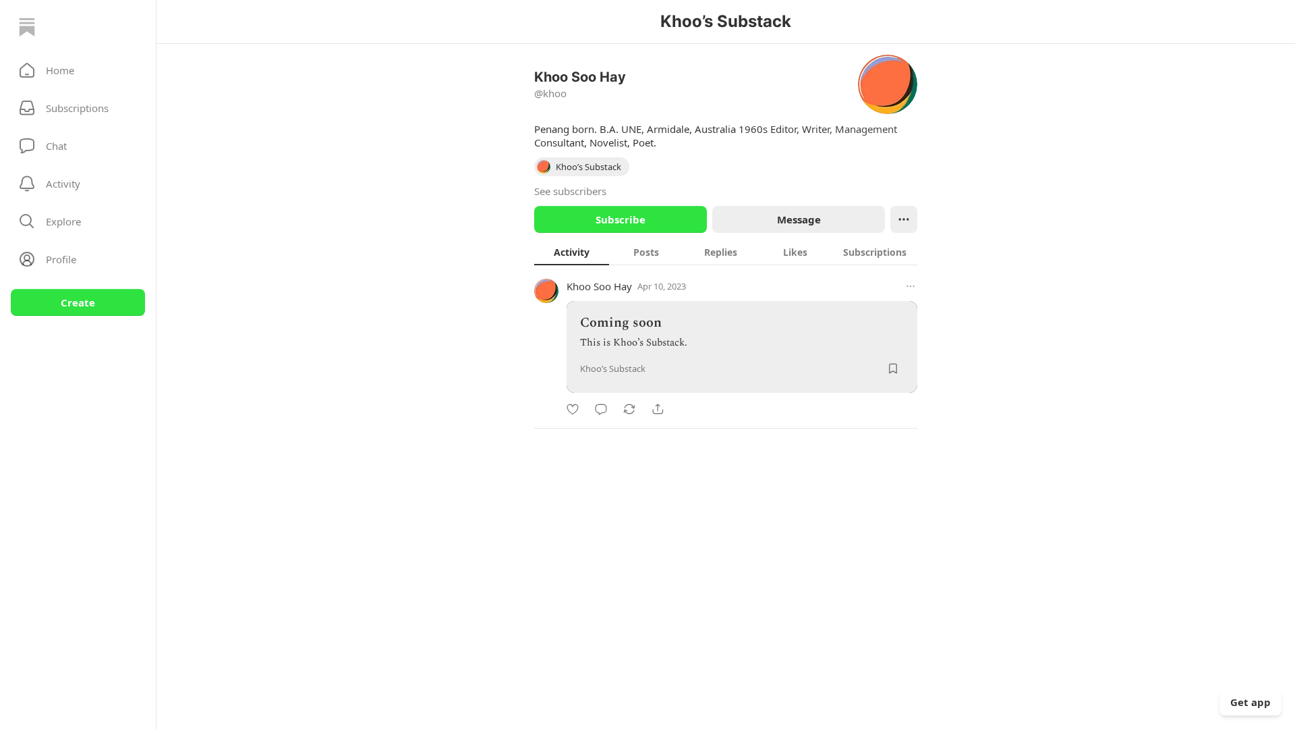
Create (78, 302)
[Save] (893, 368)
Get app (1250, 702)
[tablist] (725, 251)
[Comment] (600, 409)
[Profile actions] (903, 219)
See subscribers (570, 191)
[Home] (27, 27)
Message (799, 219)
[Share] (657, 409)
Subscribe (620, 219)
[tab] (571, 251)
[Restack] (629, 409)
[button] (78, 70)
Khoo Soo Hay (599, 286)
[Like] (572, 409)
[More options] (910, 286)
